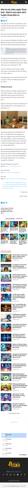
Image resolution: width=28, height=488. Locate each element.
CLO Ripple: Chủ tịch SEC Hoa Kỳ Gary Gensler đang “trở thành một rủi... (19, 266)
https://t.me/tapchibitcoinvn (13, 166)
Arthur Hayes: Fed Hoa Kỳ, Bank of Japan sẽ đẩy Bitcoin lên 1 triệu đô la (7, 211)
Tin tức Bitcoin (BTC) (14, 5)
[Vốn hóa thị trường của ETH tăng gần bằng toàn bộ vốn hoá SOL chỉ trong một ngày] (6, 367)
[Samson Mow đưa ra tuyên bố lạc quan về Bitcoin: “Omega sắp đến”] (14, 237)
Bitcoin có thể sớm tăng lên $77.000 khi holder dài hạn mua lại (14, 230)
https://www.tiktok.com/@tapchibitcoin (16, 178)
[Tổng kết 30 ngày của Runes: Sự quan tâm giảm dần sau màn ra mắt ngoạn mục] (6, 407)
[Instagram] (7, 474)
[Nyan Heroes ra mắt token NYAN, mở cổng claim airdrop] (6, 397)
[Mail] (10, 474)
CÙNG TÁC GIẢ (19, 218)
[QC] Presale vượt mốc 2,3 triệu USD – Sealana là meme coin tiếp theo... (19, 276)
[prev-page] (13, 247)
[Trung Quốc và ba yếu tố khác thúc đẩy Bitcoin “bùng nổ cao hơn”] (5, 237)
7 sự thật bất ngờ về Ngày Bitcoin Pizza (15, 182)
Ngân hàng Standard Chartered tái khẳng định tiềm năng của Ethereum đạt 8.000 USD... (19, 376)
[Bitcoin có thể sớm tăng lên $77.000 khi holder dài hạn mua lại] (14, 224)
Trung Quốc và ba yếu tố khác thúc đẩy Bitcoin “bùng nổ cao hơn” (4, 242)
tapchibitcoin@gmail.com (16, 471)
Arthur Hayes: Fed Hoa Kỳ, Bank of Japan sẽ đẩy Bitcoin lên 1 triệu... (19, 256)
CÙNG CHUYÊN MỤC (10, 218)
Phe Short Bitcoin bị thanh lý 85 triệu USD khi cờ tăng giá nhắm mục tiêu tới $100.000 (23, 242)
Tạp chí (7, 5)
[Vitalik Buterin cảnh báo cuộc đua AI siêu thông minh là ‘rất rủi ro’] (6, 318)
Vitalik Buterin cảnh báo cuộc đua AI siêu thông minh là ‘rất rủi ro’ (19, 316)
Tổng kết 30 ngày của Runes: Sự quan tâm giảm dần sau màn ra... (19, 405)
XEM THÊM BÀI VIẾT (14, 413)
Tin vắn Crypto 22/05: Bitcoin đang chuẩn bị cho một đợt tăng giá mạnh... (18, 297)
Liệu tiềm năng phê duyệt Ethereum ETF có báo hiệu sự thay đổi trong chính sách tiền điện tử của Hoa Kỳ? (14, 186)
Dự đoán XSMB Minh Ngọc (13, 486)
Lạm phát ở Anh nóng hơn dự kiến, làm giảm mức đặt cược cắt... (19, 355)
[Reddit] (14, 474)
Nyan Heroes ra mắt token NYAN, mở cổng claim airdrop (18, 395)
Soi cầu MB (22, 486)
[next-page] (15, 247)
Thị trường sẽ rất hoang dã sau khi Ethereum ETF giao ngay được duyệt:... (19, 286)
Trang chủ (2, 5)
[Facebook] (1, 20)
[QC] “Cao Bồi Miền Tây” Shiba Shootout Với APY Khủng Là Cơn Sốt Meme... (19, 307)
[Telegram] (6, 20)
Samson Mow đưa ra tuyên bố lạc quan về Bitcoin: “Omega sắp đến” (13, 242)
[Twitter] (4, 20)
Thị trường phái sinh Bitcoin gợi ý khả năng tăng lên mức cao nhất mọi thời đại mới (22, 230)
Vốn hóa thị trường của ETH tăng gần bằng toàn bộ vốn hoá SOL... (19, 365)
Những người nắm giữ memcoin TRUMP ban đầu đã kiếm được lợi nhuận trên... (19, 386)
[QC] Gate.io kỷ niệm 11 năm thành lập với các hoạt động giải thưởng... (19, 336)
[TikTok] (21, 474)
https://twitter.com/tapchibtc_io (12, 172)
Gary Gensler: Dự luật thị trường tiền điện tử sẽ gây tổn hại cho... (19, 326)
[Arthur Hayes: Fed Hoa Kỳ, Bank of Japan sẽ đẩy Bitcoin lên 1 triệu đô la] (5, 224)
